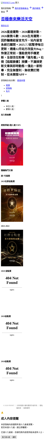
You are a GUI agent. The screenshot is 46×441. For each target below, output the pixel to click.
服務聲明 (26, 408)
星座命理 (21, 80)
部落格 (9, 88)
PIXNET (11, 405)
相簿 (8, 85)
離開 (14, 437)
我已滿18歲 (6, 437)
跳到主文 (5, 26)
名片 (8, 91)
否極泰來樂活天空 (16, 19)
